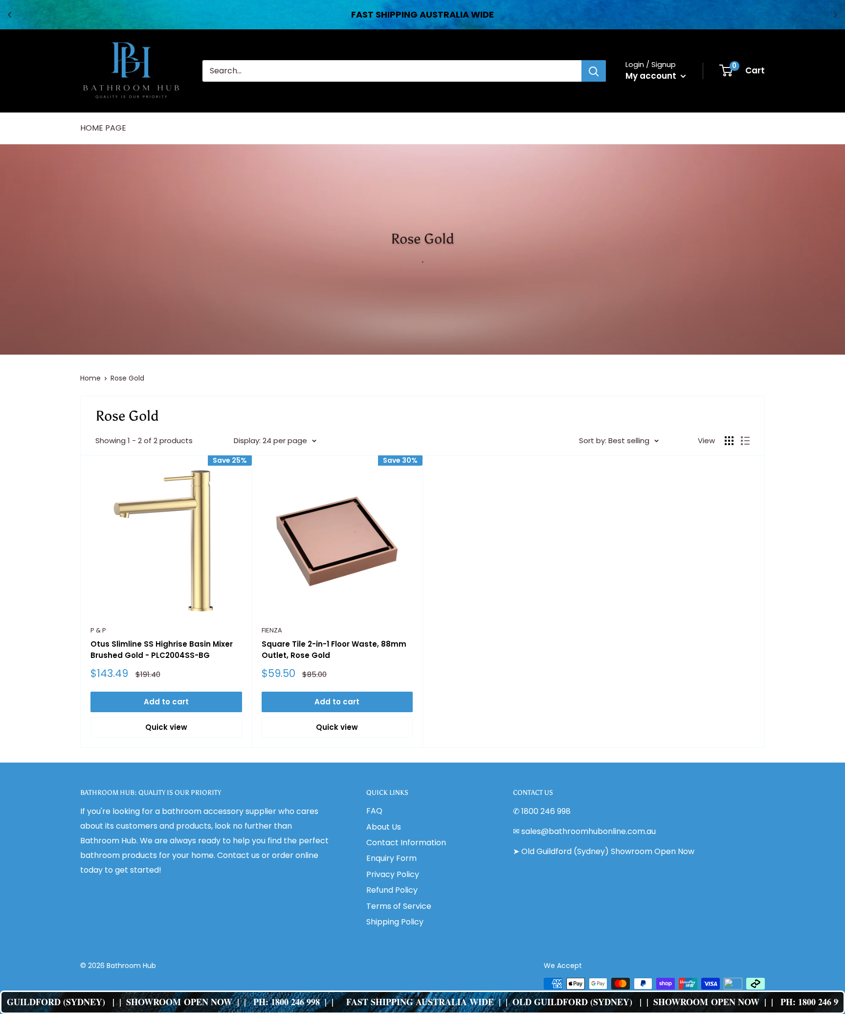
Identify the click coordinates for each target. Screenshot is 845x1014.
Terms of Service (398, 906)
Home (90, 378)
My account (651, 76)
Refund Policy (392, 890)
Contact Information (406, 842)
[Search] (593, 71)
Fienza (272, 630)
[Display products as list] (745, 440)
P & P (98, 630)
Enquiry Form (391, 858)
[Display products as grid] (729, 440)
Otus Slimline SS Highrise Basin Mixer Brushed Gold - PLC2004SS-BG (161, 649)
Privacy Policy (392, 874)
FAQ (374, 810)
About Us (383, 827)
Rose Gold (127, 378)
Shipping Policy (394, 921)
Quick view (166, 727)
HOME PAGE (103, 128)
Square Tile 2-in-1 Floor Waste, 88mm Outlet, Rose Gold (334, 649)
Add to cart (166, 702)
